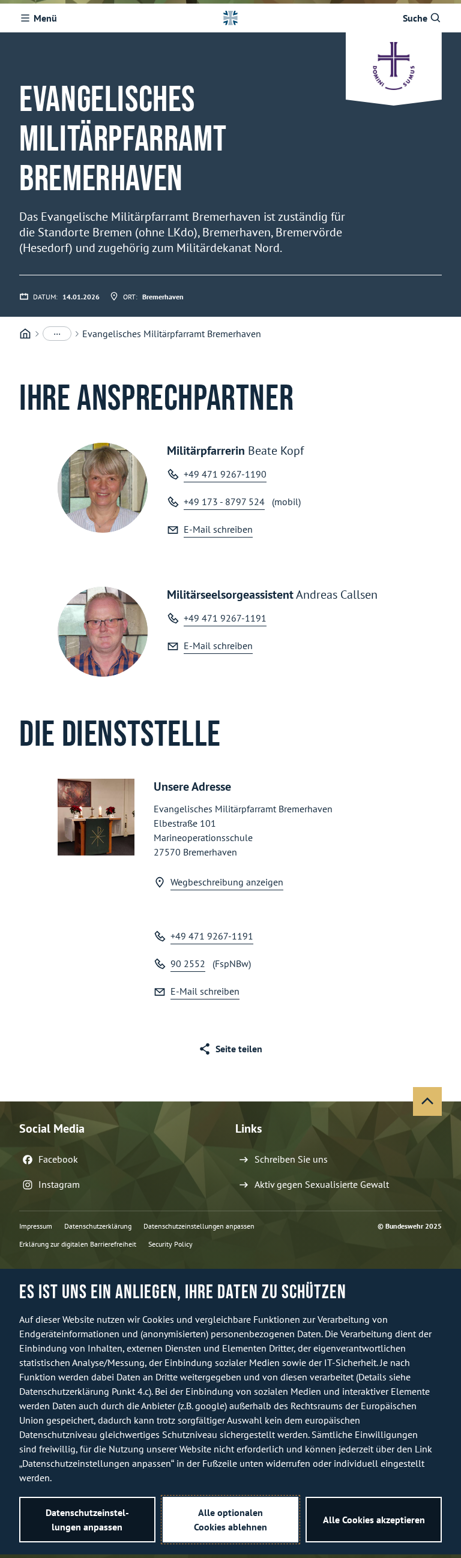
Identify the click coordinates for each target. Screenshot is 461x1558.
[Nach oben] (427, 1101)
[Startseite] (25, 334)
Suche (415, 18)
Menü (45, 18)
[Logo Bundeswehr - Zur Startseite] (230, 18)
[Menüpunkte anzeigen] (57, 333)
